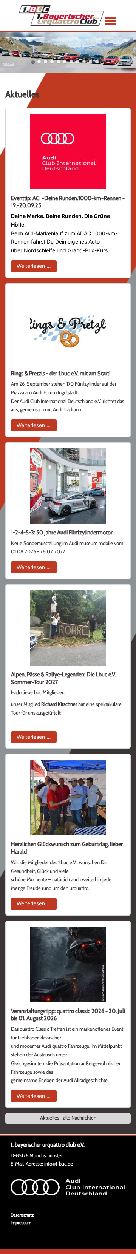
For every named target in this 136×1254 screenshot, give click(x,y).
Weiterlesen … (37, 265)
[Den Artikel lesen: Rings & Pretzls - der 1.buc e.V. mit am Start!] (68, 326)
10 (90, 61)
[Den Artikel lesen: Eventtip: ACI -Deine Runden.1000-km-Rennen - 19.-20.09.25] (68, 151)
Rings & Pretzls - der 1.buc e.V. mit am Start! (61, 373)
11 (97, 61)
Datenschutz (22, 1215)
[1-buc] (61, 15)
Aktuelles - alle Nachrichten (68, 1117)
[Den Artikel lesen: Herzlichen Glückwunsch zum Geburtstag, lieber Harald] (68, 797)
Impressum (21, 1222)
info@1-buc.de (58, 1163)
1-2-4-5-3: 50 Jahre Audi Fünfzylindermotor (62, 532)
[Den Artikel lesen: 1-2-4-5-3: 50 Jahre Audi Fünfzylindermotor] (68, 486)
